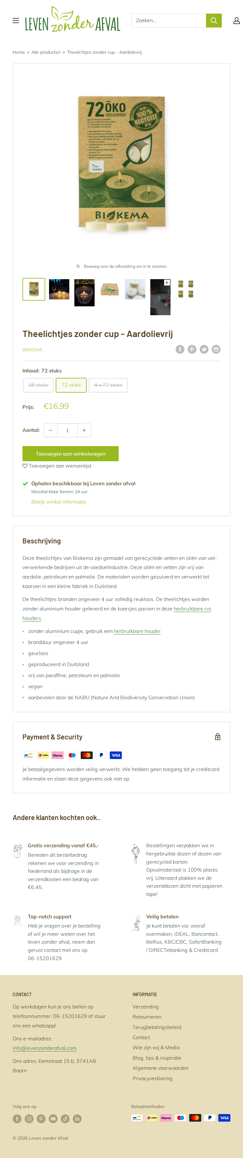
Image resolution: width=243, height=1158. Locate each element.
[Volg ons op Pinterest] (41, 1118)
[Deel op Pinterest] (192, 349)
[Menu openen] (16, 20)
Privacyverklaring (152, 1078)
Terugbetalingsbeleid (157, 1027)
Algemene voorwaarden (161, 1068)
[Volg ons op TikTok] (65, 1118)
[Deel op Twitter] (204, 349)
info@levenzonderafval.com (45, 1048)
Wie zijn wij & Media (156, 1047)
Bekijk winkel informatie (58, 502)
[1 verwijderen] (84, 430)
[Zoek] (214, 21)
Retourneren (147, 1017)
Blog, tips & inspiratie (157, 1058)
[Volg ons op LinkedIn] (77, 1118)
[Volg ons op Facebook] (17, 1118)
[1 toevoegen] (50, 430)
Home (19, 52)
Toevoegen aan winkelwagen (70, 453)
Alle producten (46, 52)
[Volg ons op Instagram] (29, 1118)
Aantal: (31, 430)
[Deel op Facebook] (180, 349)
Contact (141, 1037)
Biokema (32, 349)
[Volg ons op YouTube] (53, 1118)
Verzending (146, 1006)
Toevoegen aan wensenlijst (59, 466)
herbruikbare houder (137, 631)
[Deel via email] (216, 349)
